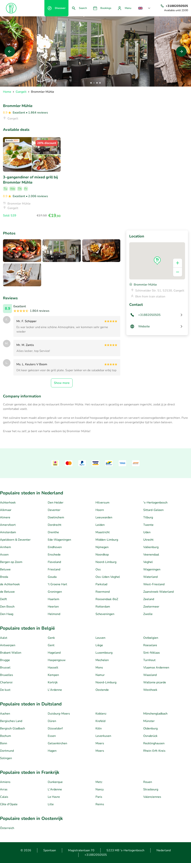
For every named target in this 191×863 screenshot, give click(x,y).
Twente (148, 525)
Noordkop (102, 555)
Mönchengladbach (155, 714)
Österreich (7, 828)
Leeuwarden (104, 517)
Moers (100, 743)
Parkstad (101, 584)
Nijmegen (102, 547)
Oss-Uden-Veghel (108, 577)
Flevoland (54, 562)
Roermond (103, 592)
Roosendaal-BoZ (107, 599)
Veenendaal (151, 555)
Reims (100, 804)
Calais (4, 797)
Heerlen (53, 607)
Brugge (5, 660)
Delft (3, 599)
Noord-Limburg (106, 562)
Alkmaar (5, 510)
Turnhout (149, 660)
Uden (147, 532)
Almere (5, 517)
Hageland (54, 653)
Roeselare (150, 645)
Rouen (147, 782)
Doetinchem (56, 517)
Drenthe (53, 532)
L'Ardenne (55, 690)
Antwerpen (7, 645)
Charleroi (6, 682)
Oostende (102, 690)
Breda (4, 577)
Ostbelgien (150, 638)
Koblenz (101, 714)
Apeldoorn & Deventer (15, 540)
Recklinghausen (154, 743)
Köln (99, 728)
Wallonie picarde (154, 682)
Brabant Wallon (10, 653)
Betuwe (5, 569)
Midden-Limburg (107, 540)
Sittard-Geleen (153, 510)
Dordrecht (54, 525)
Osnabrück (150, 736)
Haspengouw (56, 660)
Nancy (100, 789)
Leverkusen (103, 736)
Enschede (54, 555)
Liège (99, 645)
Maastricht (103, 532)
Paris (99, 797)
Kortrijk (53, 682)
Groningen (55, 592)
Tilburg (148, 517)
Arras (3, 789)
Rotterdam (103, 607)
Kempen (53, 675)
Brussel (5, 668)
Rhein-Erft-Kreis (154, 751)
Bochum (5, 736)
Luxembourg (104, 653)
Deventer (54, 510)
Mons (99, 668)
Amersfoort (8, 525)
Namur (100, 675)
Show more (62, 383)
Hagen (52, 751)
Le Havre (54, 797)
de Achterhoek (10, 584)
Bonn (3, 743)
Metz (99, 782)
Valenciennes (152, 797)
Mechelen (102, 660)
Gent (51, 645)
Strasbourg (150, 789)
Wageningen (151, 569)
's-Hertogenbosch (155, 503)
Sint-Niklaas (151, 653)
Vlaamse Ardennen (156, 668)
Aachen (5, 714)
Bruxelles (6, 675)
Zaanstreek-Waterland (158, 592)
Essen (52, 736)
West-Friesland (154, 584)
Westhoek (150, 690)
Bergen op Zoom (11, 562)
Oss (98, 569)
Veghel (148, 562)
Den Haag (6, 614)
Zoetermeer (151, 607)
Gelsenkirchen (57, 743)
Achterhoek (8, 503)
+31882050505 (95, 855)
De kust (5, 690)
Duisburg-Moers (59, 714)
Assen (4, 555)
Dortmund (7, 751)
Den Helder (55, 503)
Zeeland (148, 599)
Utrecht (148, 540)
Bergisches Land (11, 721)
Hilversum (102, 503)
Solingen (6, 758)
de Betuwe (7, 592)
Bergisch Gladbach (12, 728)
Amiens (5, 782)
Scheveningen (105, 614)
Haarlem (53, 599)
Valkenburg (151, 547)
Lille (51, 804)
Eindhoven (55, 547)
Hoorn (100, 510)
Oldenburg (150, 728)
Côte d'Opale (9, 804)
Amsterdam (8, 532)
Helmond (54, 614)
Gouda (52, 577)
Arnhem (5, 547)
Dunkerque (55, 782)
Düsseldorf (55, 728)
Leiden (100, 525)
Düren (52, 721)
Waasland (150, 675)
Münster (149, 721)
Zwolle (148, 614)
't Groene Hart (57, 584)
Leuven (100, 638)
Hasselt (53, 668)
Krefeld (100, 721)
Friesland (54, 569)
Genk (51, 638)
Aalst (3, 638)
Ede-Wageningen (59, 540)
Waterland (150, 577)
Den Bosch (7, 607)
